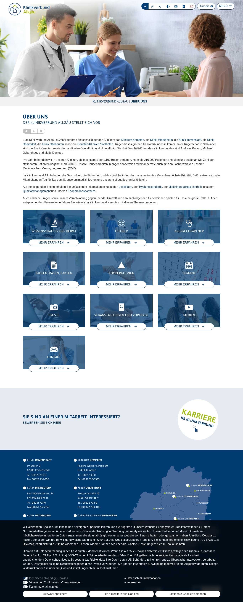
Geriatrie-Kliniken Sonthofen (95, 144)
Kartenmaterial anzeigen (44, 586)
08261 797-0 (39, 503)
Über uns (139, 101)
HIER (56, 422)
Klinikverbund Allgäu (110, 101)
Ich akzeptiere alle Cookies (121, 593)
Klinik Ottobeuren (53, 144)
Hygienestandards (150, 186)
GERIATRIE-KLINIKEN (97, 516)
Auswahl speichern (55, 593)
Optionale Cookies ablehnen (188, 593)
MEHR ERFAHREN (51, 242)
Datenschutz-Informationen (143, 578)
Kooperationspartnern (81, 191)
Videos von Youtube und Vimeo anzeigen (55, 582)
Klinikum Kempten (132, 139)
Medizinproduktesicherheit (185, 186)
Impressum (133, 582)
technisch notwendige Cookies (48, 578)
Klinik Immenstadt (190, 139)
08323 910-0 (39, 475)
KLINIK (39, 460)
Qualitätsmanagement (37, 191)
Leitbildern (125, 186)
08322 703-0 (90, 503)
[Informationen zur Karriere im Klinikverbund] (197, 419)
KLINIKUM (89, 460)
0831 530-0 (89, 475)
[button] (153, 6)
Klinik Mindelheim (161, 139)
